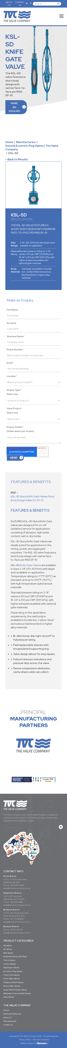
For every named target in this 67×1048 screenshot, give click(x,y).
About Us (7, 1017)
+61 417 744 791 (16, 929)
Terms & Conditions (41, 1039)
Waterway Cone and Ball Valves (17, 993)
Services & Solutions (12, 1013)
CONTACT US (19, 3)
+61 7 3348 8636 (17, 919)
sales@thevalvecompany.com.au (17, 888)
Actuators (7, 945)
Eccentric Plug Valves (12, 971)
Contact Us (8, 1024)
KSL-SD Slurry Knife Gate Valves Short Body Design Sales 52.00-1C (32, 498)
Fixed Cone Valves (11, 975)
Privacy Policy (25, 1039)
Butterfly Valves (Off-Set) (15, 956)
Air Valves (7, 949)
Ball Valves (8, 953)
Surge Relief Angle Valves (15, 989)
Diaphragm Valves (11, 967)
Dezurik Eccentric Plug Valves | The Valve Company (31, 147)
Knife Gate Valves (30, 565)
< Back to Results (16, 159)
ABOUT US (9, 3)
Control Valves (9, 964)
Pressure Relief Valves (13, 982)
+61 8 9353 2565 (17, 885)
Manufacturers (26, 142)
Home (9, 142)
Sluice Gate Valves (11, 986)
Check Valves (9, 960)
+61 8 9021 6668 (16, 902)
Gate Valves (8, 997)
